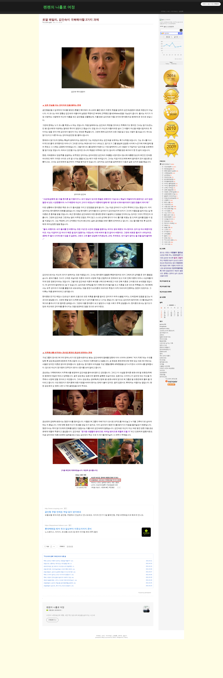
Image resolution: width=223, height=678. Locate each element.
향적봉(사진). (164, 362)
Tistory (126, 637)
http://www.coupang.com (54, 508)
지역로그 (164, 11)
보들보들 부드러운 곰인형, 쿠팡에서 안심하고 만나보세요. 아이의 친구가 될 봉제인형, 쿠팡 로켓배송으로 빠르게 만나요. (94, 515)
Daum (114, 637)
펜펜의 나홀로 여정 (59, 7)
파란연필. (163, 374)
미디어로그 (174, 11)
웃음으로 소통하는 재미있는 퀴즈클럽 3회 (57, 563)
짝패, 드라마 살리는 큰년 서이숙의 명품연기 (57, 574)
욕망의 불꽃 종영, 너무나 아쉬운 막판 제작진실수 (59, 580)
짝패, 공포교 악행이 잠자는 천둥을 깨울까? (57, 561)
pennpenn (98, 637)
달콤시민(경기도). (165, 337)
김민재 (165, 258)
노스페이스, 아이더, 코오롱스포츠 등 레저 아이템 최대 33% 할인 (71, 532)
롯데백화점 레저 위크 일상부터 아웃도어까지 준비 (68, 529)
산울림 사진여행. (165, 366)
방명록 (181, 11)
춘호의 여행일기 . (165, 347)
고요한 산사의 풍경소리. (167, 330)
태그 (168, 11)
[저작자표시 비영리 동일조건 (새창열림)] (70, 547)
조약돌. (162, 364)
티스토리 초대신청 (171, 379)
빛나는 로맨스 (165, 252)
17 (164, 314)
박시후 (171, 258)
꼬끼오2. (162, 370)
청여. (161, 353)
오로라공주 (176, 255)
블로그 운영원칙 (169, 26)
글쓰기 (125, 635)
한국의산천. (163, 376)
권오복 (180, 273)
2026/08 (171, 305)
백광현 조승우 (168, 260)
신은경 (162, 255)
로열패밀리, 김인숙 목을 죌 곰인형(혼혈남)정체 (58, 583)
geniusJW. (163, 324)
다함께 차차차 (176, 265)
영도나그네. (163, 345)
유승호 (164, 265)
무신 (161, 260)
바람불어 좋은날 (177, 252)
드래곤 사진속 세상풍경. (167, 368)
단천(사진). (163, 358)
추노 (170, 255)
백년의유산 (168, 263)
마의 (166, 255)
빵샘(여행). (163, 341)
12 (171, 312)
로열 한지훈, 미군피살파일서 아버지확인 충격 (58, 569)
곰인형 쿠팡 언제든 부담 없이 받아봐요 (63, 512)
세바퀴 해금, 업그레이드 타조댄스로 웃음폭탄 (58, 566)
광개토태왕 (167, 268)
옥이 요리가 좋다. (165, 356)
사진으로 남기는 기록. (166, 343)
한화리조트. (163, 351)
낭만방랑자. (163, 372)
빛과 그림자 (178, 258)
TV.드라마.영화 (47, 22)
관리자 (120, 635)
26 (171, 315)
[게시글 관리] (54, 546)
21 (178, 314)
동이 (174, 263)
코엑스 (166, 273)
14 (178, 312)
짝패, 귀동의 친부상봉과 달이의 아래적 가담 (57, 577)
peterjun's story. (164, 328)
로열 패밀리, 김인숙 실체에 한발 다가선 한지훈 (58, 572)
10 (164, 312)
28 (178, 315)
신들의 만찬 (164, 276)
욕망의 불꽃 (178, 271)
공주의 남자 (173, 273)
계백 (168, 265)
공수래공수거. (164, 333)
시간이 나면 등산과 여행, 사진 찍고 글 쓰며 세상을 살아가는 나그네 (70, 615)
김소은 (175, 260)
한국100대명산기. (165, 349)
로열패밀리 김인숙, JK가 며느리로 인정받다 (57, 586)
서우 (161, 273)
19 (171, 314)
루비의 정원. (163, 339)
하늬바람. (163, 360)
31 (164, 317)
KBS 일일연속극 (168, 271)
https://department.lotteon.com (56, 525)
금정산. (162, 335)
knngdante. (163, 326)
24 (164, 315)
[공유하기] (51, 546)
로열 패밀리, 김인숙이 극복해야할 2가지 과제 (70, 19)
